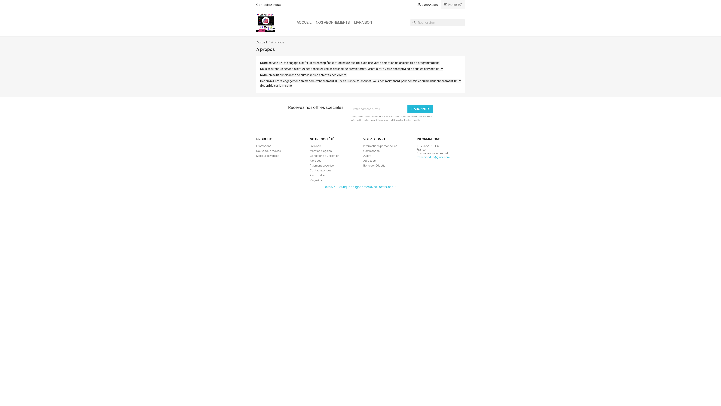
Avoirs (367, 156)
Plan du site (317, 175)
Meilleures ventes (267, 156)
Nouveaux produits (268, 151)
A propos (315, 160)
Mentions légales (321, 151)
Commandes (371, 151)
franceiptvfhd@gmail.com (433, 157)
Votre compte (375, 139)
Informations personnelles (380, 146)
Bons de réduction (375, 165)
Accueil (304, 22)
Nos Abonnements (333, 22)
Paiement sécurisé (322, 165)
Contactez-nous (268, 5)
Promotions (263, 146)
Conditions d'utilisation (324, 156)
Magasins (316, 180)
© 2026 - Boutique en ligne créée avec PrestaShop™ (360, 187)
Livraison (363, 22)
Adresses (369, 160)
